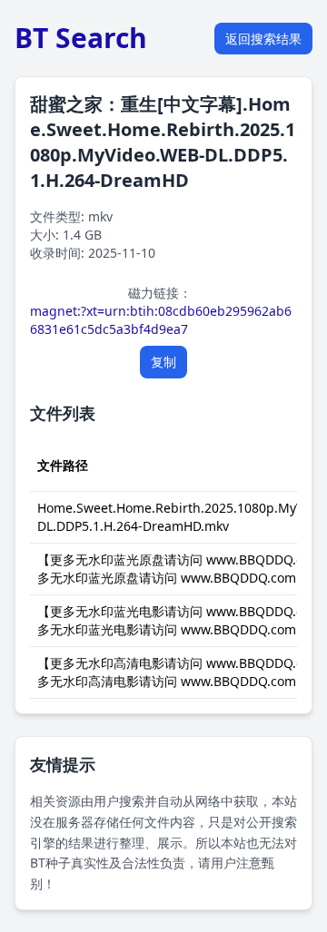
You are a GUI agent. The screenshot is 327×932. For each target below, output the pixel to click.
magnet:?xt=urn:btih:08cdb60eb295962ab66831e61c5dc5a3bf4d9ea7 (161, 320)
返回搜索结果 (263, 38)
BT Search (81, 38)
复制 (163, 361)
